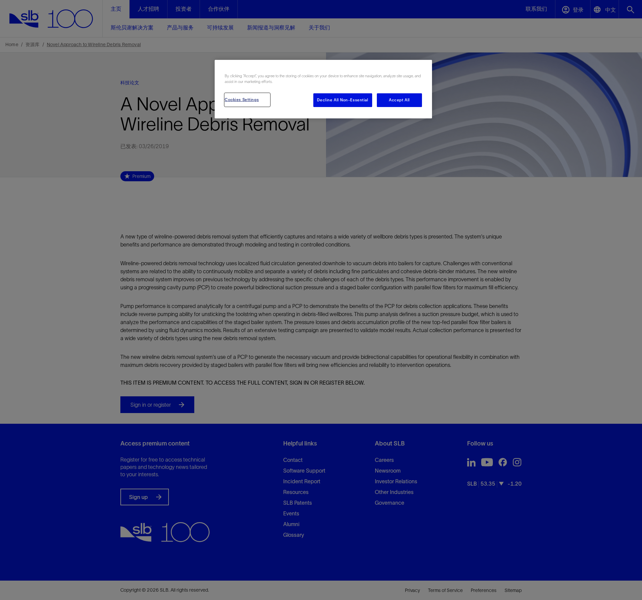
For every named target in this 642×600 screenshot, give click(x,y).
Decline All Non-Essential (342, 100)
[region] (323, 89)
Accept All (399, 100)
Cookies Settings (242, 100)
